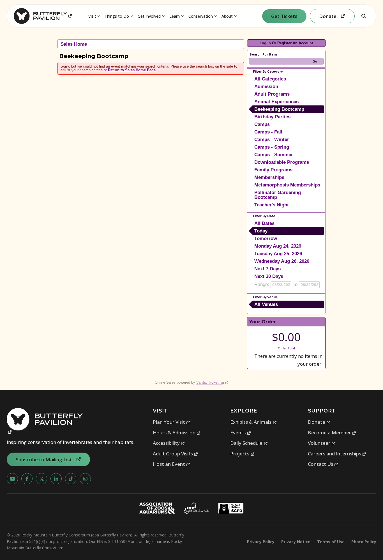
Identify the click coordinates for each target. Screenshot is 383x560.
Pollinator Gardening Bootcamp (277, 195)
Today (260, 231)
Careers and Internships (337, 453)
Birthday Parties (272, 116)
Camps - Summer (273, 154)
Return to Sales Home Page (132, 70)
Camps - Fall (268, 132)
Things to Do (117, 16)
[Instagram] (85, 478)
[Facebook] (27, 478)
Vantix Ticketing (212, 382)
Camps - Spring (271, 147)
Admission (266, 86)
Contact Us (323, 464)
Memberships (269, 177)
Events (240, 432)
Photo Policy (363, 541)
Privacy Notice (295, 541)
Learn (174, 16)
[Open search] (363, 16)
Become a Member (332, 432)
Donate (319, 422)
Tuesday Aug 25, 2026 (278, 253)
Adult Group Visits (175, 453)
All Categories (270, 79)
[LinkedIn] (56, 478)
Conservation (200, 16)
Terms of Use (331, 541)
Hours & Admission (177, 432)
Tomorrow (265, 238)
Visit (92, 16)
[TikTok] (70, 478)
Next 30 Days (268, 276)
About (227, 16)
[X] (41, 478)
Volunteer (322, 443)
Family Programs (273, 169)
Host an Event (171, 464)
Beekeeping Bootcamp (279, 109)
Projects (242, 453)
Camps (262, 124)
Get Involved (149, 16)
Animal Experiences (276, 101)
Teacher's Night (271, 205)
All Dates (264, 223)
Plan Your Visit (171, 422)
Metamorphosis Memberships (287, 185)
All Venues (266, 304)
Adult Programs (272, 94)
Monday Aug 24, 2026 (277, 246)
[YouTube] (12, 478)
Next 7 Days (267, 268)
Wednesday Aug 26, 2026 (281, 261)
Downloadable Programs (281, 162)
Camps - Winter (271, 139)
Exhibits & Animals (253, 422)
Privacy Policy (260, 541)
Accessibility (169, 443)
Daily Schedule (249, 443)
